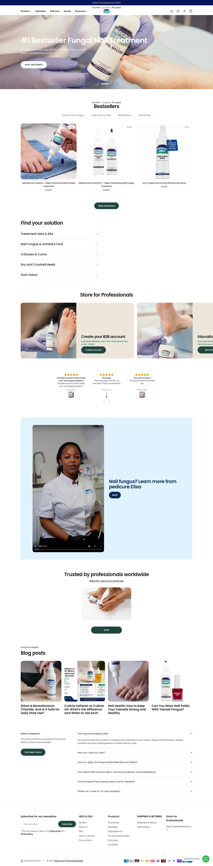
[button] (97, 83)
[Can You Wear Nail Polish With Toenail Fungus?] (172, 681)
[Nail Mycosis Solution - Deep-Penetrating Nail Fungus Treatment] (49, 151)
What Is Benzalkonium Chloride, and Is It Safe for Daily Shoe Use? (40, 709)
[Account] (184, 11)
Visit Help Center (33, 752)
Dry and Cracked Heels (118, 836)
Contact (82, 822)
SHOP (115, 495)
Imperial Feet (59, 861)
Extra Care (113, 840)
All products (113, 822)
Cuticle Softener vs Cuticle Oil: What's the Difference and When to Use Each (84, 709)
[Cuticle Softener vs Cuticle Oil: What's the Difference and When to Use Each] (84, 681)
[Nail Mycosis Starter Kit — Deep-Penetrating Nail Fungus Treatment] (106, 151)
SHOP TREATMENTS (34, 64)
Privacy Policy (85, 840)
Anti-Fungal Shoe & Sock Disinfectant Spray (164, 183)
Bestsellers (113, 827)
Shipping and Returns (147, 822)
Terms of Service (86, 836)
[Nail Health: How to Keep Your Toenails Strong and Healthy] (128, 681)
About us (83, 827)
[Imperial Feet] (106, 11)
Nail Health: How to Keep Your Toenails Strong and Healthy (127, 709)
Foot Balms (113, 844)
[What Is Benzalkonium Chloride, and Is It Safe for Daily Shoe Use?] (41, 681)
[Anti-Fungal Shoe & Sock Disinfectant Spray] (164, 151)
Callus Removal (115, 831)
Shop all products (106, 206)
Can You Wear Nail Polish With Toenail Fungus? (171, 707)
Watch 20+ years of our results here (106, 581)
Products (25, 11)
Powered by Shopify (74, 861)
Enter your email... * (32, 824)
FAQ (81, 831)
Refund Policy (143, 827)
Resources (80, 11)
